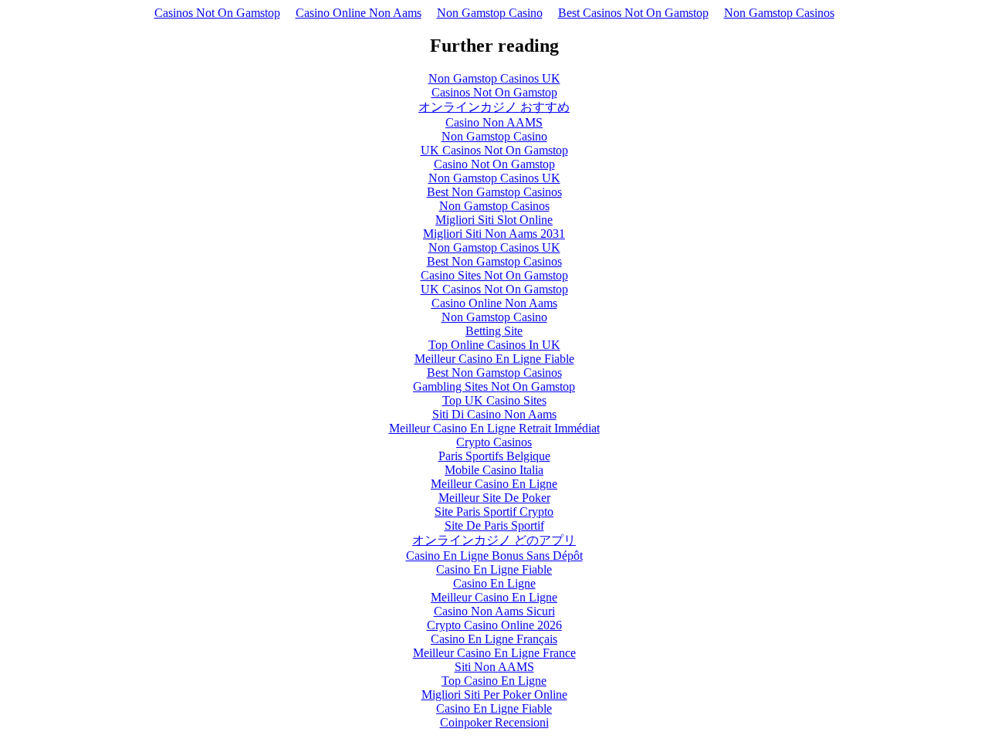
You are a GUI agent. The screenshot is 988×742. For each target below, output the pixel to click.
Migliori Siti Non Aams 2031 (494, 233)
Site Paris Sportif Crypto (494, 511)
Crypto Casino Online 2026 (494, 625)
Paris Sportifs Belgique (494, 455)
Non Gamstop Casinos (779, 12)
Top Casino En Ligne (494, 680)
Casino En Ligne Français (494, 638)
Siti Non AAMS (494, 666)
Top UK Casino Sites (494, 400)
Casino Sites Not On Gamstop (494, 275)
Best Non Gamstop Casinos (494, 191)
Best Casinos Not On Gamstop (633, 12)
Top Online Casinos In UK (494, 344)
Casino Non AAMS (494, 122)
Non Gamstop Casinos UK (494, 78)
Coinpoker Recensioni (494, 722)
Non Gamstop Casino (490, 12)
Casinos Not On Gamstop (217, 12)
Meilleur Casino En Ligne (494, 483)
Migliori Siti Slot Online (494, 219)
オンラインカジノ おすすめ (494, 107)
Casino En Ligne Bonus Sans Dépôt (494, 555)
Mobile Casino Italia (494, 469)
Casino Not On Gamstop (494, 164)
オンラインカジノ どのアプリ (494, 540)
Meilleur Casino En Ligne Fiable (494, 358)
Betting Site (494, 330)
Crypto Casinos (494, 442)
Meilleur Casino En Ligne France (494, 652)
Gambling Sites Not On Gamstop (494, 386)
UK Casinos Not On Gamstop (494, 150)
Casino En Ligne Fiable (494, 569)
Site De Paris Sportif (494, 525)
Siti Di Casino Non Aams (494, 414)
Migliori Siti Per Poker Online (494, 694)
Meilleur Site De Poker (494, 497)
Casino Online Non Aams (358, 12)
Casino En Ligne (494, 583)
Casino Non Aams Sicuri (494, 611)
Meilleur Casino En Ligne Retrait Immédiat (494, 428)
